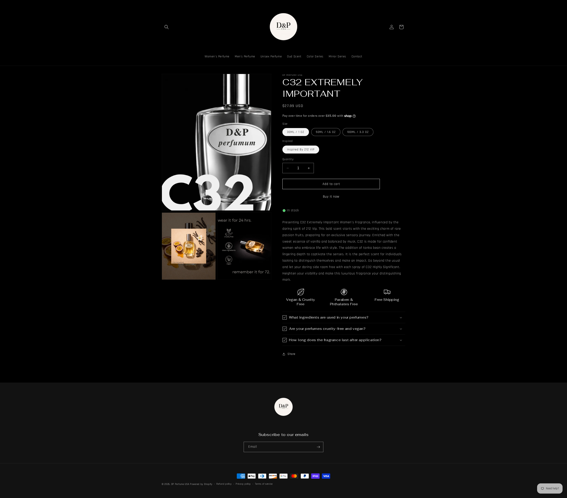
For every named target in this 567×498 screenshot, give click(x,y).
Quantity (287, 159)
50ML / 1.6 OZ (326, 132)
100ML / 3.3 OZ (358, 132)
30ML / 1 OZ (295, 132)
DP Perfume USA (180, 484)
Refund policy (223, 484)
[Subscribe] (318, 447)
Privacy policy (243, 484)
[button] (166, 27)
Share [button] (291, 354)
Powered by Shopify (201, 484)
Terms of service (264, 484)
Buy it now (331, 197)
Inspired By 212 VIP (301, 150)
